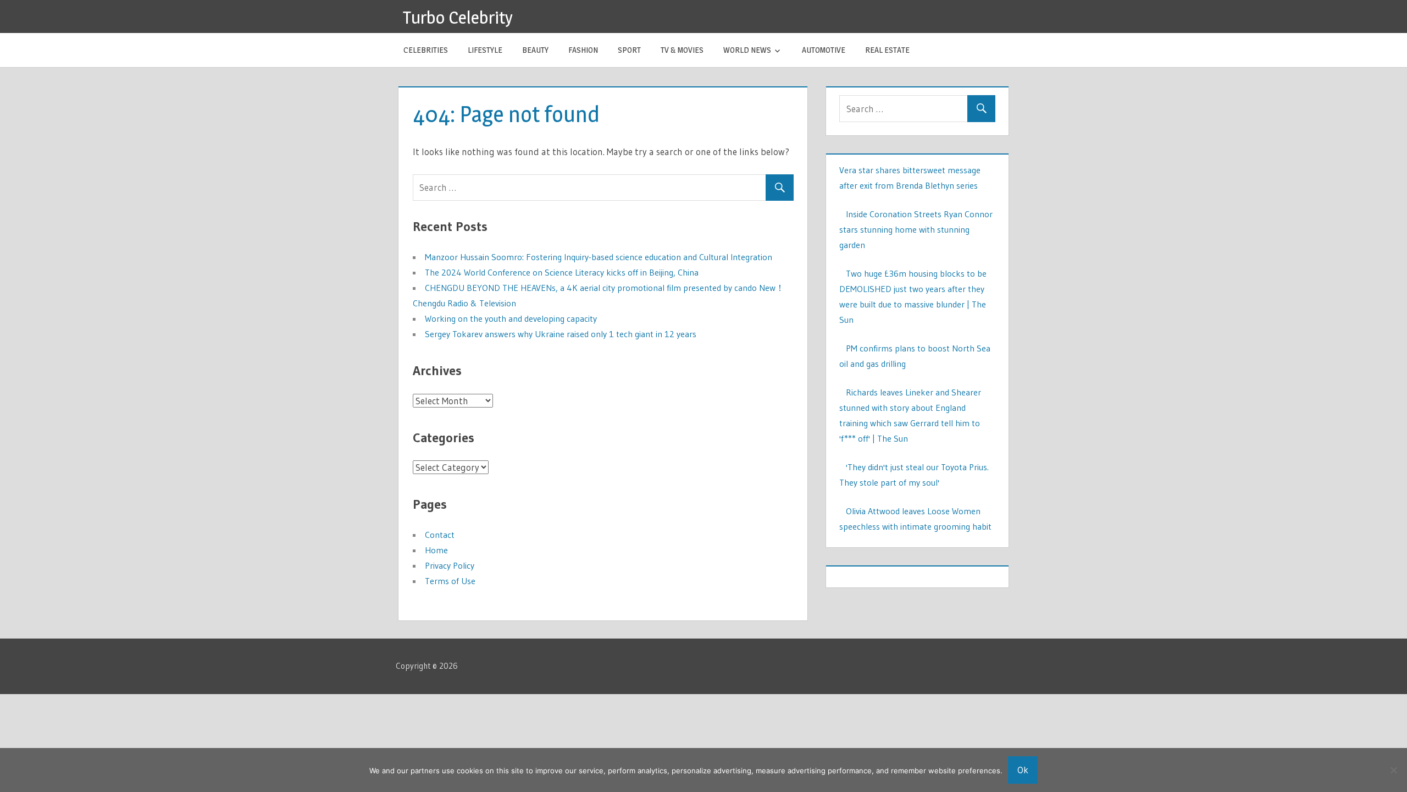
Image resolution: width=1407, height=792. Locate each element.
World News (747, 50)
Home (436, 550)
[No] (1393, 770)
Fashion (583, 50)
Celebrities (425, 50)
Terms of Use (450, 580)
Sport (629, 50)
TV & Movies (682, 50)
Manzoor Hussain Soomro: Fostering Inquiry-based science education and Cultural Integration (598, 256)
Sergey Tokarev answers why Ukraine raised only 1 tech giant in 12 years (560, 333)
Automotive (823, 50)
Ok (1022, 770)
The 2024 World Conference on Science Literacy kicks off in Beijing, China (562, 272)
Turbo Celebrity (458, 17)
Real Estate (887, 50)
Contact (440, 534)
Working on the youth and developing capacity (511, 318)
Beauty (535, 50)
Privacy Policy (449, 565)
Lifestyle (485, 50)
